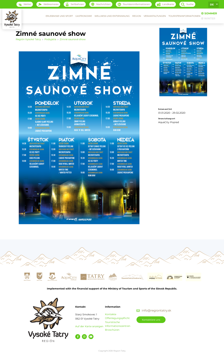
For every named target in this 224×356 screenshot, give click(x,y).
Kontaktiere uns (151, 319)
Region (136, 16)
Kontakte (110, 314)
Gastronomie (83, 16)
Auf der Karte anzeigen (89, 326)
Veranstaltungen (155, 16)
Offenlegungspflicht (117, 318)
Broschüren (112, 329)
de (212, 4)
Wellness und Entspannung (112, 16)
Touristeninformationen (184, 16)
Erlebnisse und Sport (59, 16)
